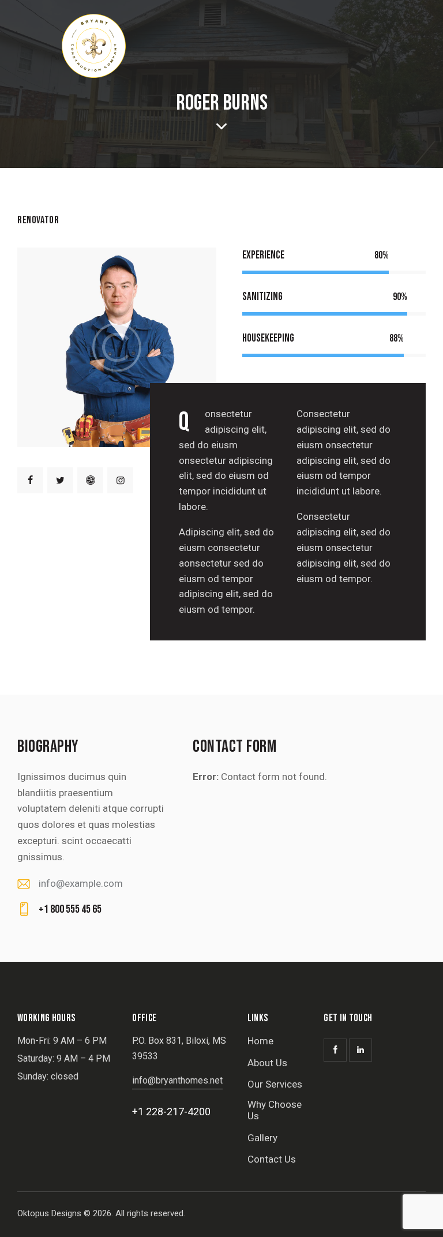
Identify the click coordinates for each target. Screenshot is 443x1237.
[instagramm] (120, 480)
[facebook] (30, 480)
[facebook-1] (335, 1050)
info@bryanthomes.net (177, 1080)
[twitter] (60, 480)
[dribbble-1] (90, 480)
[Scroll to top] (421, 1215)
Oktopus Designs (49, 1213)
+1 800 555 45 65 (70, 909)
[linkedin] (360, 1050)
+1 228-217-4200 (171, 1111)
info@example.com (81, 883)
